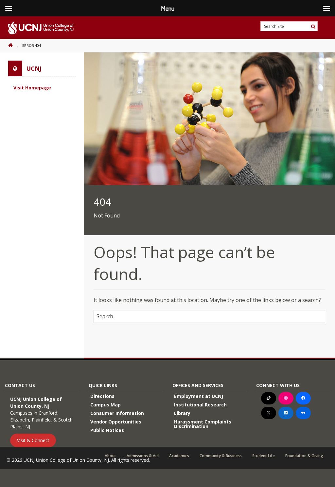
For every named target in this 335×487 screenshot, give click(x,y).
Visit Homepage (32, 87)
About (110, 456)
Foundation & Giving (304, 456)
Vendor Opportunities (115, 422)
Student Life (263, 456)
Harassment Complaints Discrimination (202, 424)
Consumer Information (117, 413)
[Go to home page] (37, 27)
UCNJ (34, 68)
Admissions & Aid (143, 456)
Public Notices (107, 430)
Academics (179, 456)
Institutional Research (200, 405)
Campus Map (105, 405)
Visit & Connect (33, 440)
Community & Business (221, 456)
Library (182, 413)
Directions (102, 396)
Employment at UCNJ (198, 396)
